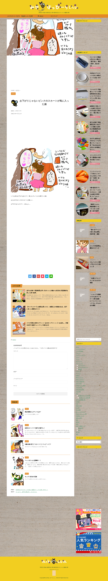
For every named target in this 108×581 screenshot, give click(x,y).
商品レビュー (79, 377)
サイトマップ (54, 16)
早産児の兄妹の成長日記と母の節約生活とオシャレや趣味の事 (54, 567)
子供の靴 (78, 391)
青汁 (79, 430)
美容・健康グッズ (80, 426)
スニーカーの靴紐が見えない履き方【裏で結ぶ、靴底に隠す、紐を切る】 (95, 61)
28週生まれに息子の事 (84, 395)
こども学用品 (79, 351)
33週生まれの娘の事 (84, 397)
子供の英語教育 (80, 389)
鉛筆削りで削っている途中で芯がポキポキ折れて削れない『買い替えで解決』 (95, 110)
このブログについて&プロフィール (13, 16)
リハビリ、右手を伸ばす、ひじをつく (26, 492)
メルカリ (78, 371)
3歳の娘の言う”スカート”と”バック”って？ (38, 444)
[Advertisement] (40, 73)
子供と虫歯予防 (80, 381)
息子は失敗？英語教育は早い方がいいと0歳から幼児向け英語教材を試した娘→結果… (95, 126)
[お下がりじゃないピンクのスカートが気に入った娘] (47, 276)
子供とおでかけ (80, 379)
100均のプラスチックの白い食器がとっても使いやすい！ (32, 490)
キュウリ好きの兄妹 (31, 476)
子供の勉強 (79, 387)
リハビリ (78, 373)
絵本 (77, 424)
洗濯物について (80, 416)
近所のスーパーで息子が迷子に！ (35, 428)
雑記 (77, 434)
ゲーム (77, 359)
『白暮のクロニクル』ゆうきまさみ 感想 (96, 280)
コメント (16, 351)
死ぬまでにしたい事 (81, 414)
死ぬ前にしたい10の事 (27, 16)
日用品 (77, 402)
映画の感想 (79, 406)
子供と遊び (79, 383)
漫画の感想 (79, 418)
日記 (77, 404)
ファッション (79, 363)
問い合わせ (40, 16)
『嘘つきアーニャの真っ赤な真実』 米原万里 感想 (96, 232)
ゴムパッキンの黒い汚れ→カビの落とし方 (95, 264)
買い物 (77, 432)
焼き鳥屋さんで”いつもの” (33, 412)
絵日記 (14, 339)
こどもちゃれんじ (80, 349)
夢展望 (80, 369)
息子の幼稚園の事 (80, 399)
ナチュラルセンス (83, 367)
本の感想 (78, 410)
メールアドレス (18, 378)
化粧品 (77, 375)
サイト (15, 385)
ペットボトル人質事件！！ (33, 460)
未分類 (77, 408)
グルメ (77, 357)
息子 (77, 393)
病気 (77, 420)
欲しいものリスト (80, 412)
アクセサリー (81, 365)
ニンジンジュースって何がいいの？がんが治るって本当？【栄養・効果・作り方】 (95, 176)
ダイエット (79, 361)
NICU (77, 347)
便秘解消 (80, 428)
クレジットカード (80, 355)
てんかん (78, 353)
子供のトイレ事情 (80, 385)
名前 (15, 371)
